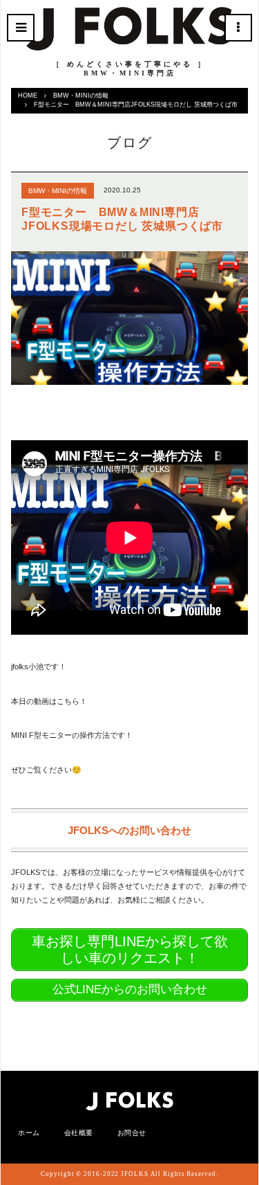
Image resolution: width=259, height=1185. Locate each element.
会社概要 (78, 1133)
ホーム (29, 1133)
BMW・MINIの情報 (80, 95)
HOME (27, 95)
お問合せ (131, 1133)
